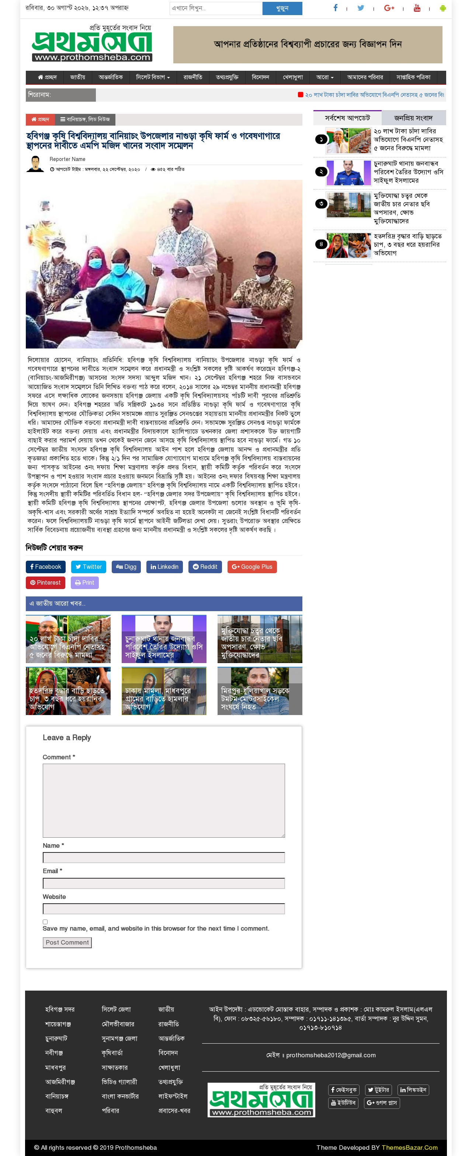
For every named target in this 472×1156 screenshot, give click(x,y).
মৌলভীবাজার (118, 1024)
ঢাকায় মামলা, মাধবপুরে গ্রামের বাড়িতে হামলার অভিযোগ (158, 699)
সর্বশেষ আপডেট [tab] (347, 118)
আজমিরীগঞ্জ (60, 1082)
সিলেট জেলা (116, 1009)
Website (54, 897)
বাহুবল (53, 1111)
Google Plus (256, 567)
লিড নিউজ (99, 119)
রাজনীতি (193, 77)
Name (53, 846)
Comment (59, 757)
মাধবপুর (55, 1068)
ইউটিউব (345, 1103)
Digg (129, 567)
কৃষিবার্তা (112, 1053)
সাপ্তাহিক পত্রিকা (413, 77)
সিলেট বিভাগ (151, 77)
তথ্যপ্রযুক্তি (227, 77)
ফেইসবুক (345, 1090)
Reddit (208, 567)
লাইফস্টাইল (173, 1096)
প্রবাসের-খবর (175, 1111)
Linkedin (167, 567)
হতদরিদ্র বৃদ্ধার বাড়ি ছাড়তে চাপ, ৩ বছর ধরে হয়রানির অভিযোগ (67, 699)
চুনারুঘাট (56, 1039)
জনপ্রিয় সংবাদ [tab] (414, 118)
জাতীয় (77, 77)
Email (52, 871)
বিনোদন (260, 77)
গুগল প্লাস (386, 1103)
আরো (323, 77)
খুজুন (282, 8)
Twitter (91, 567)
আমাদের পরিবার (365, 77)
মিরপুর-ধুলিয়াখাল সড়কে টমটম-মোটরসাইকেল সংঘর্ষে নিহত (255, 699)
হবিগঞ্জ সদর (60, 1009)
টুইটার (381, 1090)
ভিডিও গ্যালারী (119, 1082)
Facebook (47, 567)
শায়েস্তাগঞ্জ (58, 1024)
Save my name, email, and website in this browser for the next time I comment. (156, 928)
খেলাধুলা (293, 77)
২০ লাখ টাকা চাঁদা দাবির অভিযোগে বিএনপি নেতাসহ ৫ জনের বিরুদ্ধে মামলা (370, 95)
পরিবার (110, 1111)
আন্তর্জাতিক (111, 77)
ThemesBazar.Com (410, 1148)
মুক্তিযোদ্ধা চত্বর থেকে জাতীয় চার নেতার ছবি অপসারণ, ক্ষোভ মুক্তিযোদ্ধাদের (251, 643)
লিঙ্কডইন (416, 1090)
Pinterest (48, 582)
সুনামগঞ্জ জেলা (120, 1039)
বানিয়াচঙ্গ (76, 119)
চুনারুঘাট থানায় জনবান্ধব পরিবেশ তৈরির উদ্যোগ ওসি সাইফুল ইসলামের (164, 647)
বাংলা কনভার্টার (120, 1096)
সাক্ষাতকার (115, 1068)
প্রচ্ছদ (50, 77)
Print (87, 582)
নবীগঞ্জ (54, 1053)
